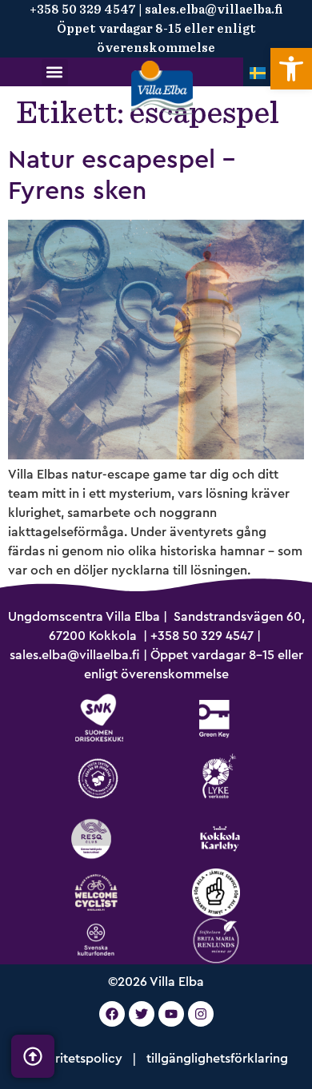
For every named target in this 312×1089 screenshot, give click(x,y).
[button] (55, 72)
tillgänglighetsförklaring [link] (217, 1058)
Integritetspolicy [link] (73, 1058)
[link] (291, 68)
